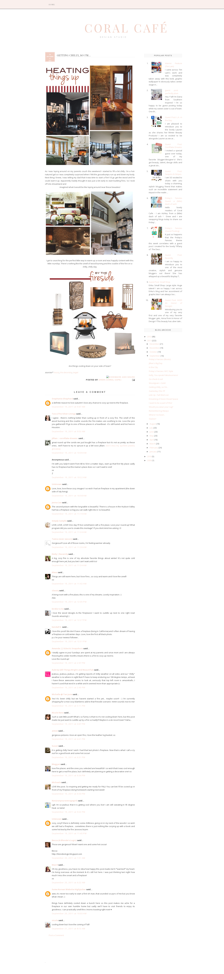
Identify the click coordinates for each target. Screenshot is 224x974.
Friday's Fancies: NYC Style (161, 371)
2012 (149, 336)
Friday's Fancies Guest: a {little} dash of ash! (173, 201)
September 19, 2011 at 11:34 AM (69, 565)
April (152, 439)
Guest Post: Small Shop (159, 282)
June (152, 431)
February (154, 447)
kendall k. (57, 627)
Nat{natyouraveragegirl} (65, 800)
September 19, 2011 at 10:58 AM (69, 495)
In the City (153, 367)
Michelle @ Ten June (62, 694)
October (153, 351)
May (152, 435)
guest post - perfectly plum (173, 92)
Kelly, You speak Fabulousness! (163, 375)
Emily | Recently (60, 554)
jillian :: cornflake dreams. (65, 438)
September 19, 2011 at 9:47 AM (68, 406)
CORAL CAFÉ (126, 27)
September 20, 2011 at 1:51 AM (68, 858)
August (153, 423)
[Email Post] (133, 379)
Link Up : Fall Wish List (159, 395)
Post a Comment (56, 935)
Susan (55, 745)
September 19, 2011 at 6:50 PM (68, 793)
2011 (149, 340)
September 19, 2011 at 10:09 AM (69, 452)
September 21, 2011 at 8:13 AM (68, 928)
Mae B (55, 864)
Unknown (57, 484)
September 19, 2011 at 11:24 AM (69, 532)
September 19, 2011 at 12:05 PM (69, 601)
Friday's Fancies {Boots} (160, 359)
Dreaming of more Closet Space (163, 399)
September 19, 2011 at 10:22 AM (69, 477)
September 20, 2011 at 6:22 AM (68, 882)
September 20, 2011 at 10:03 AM (69, 913)
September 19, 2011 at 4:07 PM (68, 724)
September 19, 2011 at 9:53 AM (68, 431)
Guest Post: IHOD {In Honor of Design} (173, 303)
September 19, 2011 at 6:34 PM (68, 775)
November (154, 347)
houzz (56, 372)
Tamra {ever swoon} (62, 539)
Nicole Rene (58, 712)
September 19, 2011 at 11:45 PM (69, 833)
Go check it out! (156, 379)
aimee (55, 730)
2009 (149, 460)
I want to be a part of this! (160, 403)
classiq (55, 590)
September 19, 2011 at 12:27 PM (69, 620)
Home (52, 4)
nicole (55, 920)
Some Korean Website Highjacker (69, 889)
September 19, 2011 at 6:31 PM (68, 757)
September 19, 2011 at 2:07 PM (68, 663)
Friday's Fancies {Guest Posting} (173, 230)
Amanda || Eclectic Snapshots (67, 648)
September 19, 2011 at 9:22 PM (68, 812)
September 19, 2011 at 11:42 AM (69, 583)
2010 (149, 456)
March (152, 443)
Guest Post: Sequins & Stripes (173, 173)
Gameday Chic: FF (157, 391)
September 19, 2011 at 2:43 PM (68, 687)
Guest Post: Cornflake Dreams (173, 146)
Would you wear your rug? (161, 406)
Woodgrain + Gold (157, 383)
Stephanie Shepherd (62, 398)
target (75, 372)
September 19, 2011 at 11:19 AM (69, 513)
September (155, 355)
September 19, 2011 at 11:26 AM (69, 547)
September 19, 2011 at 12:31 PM (69, 641)
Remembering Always (159, 410)
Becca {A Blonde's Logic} (64, 840)
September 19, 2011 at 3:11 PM (68, 705)
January (153, 451)
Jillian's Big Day (155, 363)
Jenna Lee (57, 502)
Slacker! (152, 418)
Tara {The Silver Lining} (64, 413)
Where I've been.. (157, 414)
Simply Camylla (59, 520)
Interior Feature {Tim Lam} (173, 65)
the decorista (66, 372)
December (154, 344)
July (151, 427)
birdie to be (58, 608)
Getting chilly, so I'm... (158, 387)
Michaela (56, 782)
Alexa (54, 572)
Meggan (56, 764)
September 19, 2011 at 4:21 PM (68, 739)
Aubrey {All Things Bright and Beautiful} (73, 669)
